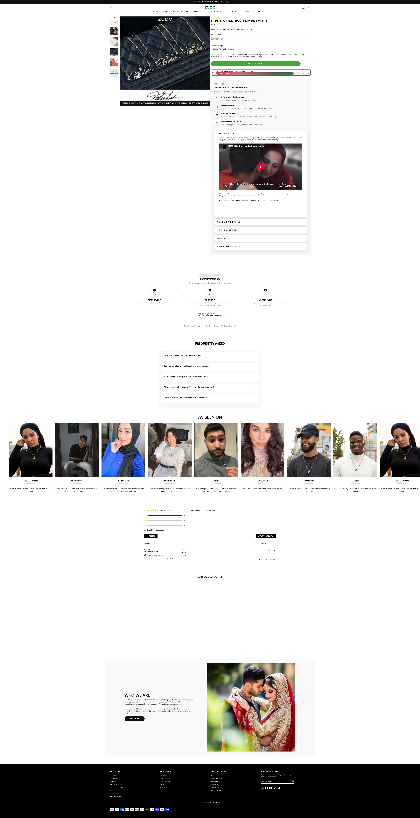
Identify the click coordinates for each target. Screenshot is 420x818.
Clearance (249, 11)
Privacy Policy (215, 787)
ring (276, 140)
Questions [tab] (160, 530)
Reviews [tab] (148, 530)
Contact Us (214, 784)
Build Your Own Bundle (165, 11)
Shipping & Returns (217, 778)
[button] (216, 18)
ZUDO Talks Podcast (116, 787)
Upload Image (217, 46)
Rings (162, 784)
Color (217, 35)
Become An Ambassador (118, 784)
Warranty (224, 238)
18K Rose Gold (217, 38)
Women (185, 11)
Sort (255, 544)
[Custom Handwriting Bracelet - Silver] (117, 643)
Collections (231, 11)
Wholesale (113, 793)
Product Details (229, 222)
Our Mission (114, 778)
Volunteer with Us (115, 796)
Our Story (113, 775)
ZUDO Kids (163, 787)
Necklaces (163, 775)
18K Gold (212, 38)
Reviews (112, 781)
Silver (221, 38)
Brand (261, 11)
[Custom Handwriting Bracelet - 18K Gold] (111, 643)
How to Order (227, 230)
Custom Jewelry (212, 11)
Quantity (305, 60)
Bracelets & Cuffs (165, 778)
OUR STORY (134, 718)
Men (196, 11)
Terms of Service (216, 790)
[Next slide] (415, 457)
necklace (262, 140)
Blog (111, 790)
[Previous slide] (4, 457)
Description (225, 133)
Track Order (214, 781)
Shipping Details (229, 246)
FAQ (212, 775)
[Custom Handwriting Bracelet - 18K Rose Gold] (114, 643)
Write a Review (268, 536)
